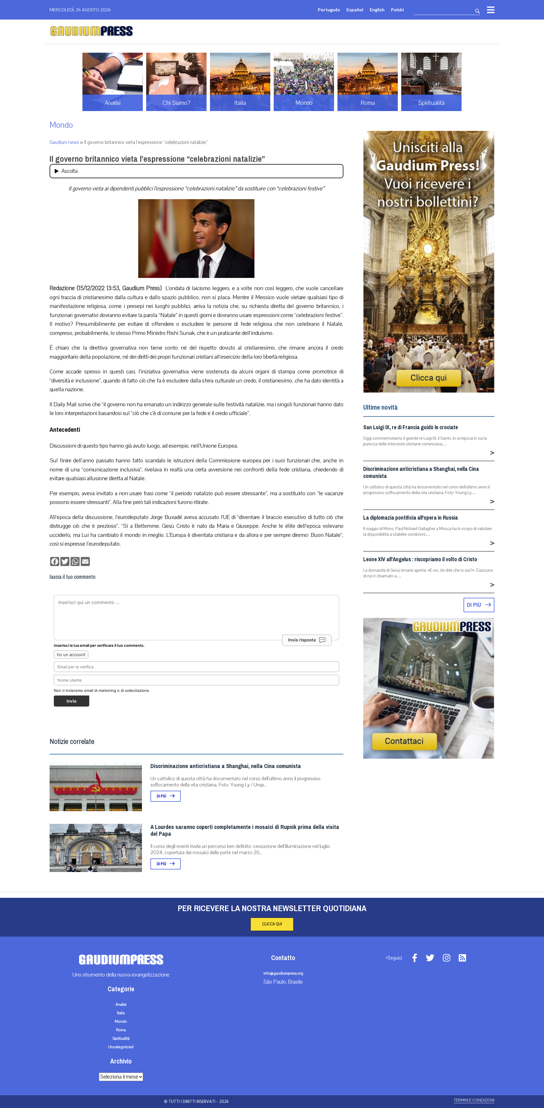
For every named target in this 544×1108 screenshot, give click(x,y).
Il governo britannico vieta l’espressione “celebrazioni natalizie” (157, 159)
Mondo (61, 125)
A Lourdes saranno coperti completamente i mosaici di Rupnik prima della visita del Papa (244, 830)
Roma (121, 1030)
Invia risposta (302, 640)
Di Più (162, 796)
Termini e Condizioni (474, 1100)
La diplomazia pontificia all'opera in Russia (410, 517)
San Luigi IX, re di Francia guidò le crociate (410, 427)
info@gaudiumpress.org (283, 973)
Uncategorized (120, 1047)
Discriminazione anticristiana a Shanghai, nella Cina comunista (225, 766)
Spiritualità (120, 1038)
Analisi (121, 1004)
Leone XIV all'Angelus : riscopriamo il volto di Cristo (420, 559)
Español (355, 9)
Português (329, 9)
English (377, 9)
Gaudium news (64, 142)
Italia (121, 1013)
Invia (71, 701)
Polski (397, 9)
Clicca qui (272, 924)
